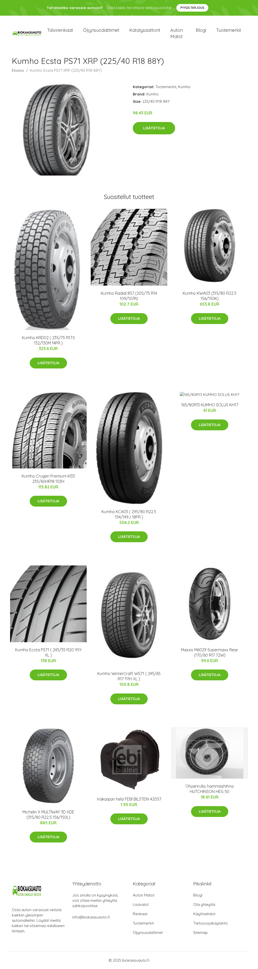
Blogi (201, 30)
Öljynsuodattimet (101, 30)
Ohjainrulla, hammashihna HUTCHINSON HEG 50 (209, 789)
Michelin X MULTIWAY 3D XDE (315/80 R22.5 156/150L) (48, 814)
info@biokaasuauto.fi (91, 917)
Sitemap (200, 932)
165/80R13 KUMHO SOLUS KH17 (209, 404)
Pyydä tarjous (192, 8)
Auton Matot (143, 895)
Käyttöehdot (204, 913)
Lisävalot (141, 904)
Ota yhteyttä (204, 904)
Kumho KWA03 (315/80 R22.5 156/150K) (209, 296)
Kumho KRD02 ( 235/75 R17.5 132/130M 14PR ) (48, 340)
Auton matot (176, 33)
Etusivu (18, 70)
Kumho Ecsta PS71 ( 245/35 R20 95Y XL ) (48, 652)
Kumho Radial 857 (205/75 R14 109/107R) (129, 296)
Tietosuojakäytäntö (210, 923)
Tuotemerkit (228, 30)
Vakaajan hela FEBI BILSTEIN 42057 (129, 799)
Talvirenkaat (60, 30)
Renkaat (140, 913)
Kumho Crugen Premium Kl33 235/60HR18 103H (48, 479)
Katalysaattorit (144, 30)
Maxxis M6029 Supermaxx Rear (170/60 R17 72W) (209, 652)
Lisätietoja (154, 128)
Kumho (184, 86)
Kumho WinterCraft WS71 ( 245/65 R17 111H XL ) (128, 676)
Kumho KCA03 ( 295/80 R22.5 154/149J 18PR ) (129, 514)
